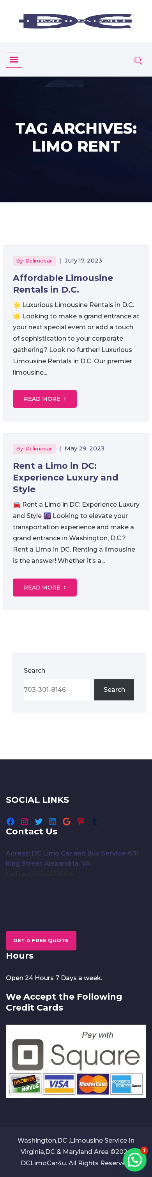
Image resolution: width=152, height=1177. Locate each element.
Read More (43, 398)
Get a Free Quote (41, 940)
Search (34, 670)
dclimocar (38, 260)
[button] (135, 1160)
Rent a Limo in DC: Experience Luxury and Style (65, 478)
